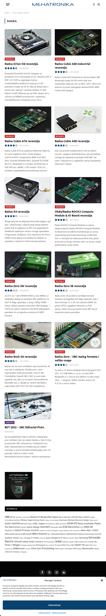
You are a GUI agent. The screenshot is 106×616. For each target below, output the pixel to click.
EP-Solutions (50, 524)
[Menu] (8, 4)
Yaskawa (16, 552)
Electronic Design (82, 520)
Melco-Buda (10, 534)
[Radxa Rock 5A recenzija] (28, 335)
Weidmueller (88, 548)
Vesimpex (68, 548)
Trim (91, 545)
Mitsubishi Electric (58, 534)
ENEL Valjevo (39, 523)
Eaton (42, 520)
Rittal (77, 538)
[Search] (98, 4)
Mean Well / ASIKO (89, 530)
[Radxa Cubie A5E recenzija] (78, 119)
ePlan (57, 524)
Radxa (48, 538)
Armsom (19, 517)
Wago (79, 549)
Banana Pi (35, 516)
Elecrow (71, 520)
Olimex (21, 538)
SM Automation (49, 542)
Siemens (39, 541)
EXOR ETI (72, 523)
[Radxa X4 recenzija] (28, 190)
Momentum (72, 534)
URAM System (59, 549)
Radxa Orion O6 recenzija (21, 64)
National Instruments (86, 534)
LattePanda (42, 530)
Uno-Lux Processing (42, 548)
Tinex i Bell (70, 545)
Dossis (36, 520)
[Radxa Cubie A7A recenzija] (28, 119)
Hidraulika (54, 527)
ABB (7, 516)
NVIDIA (16, 538)
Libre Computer (52, 530)
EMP (22, 523)
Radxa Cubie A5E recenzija (72, 141)
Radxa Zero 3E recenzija (70, 286)
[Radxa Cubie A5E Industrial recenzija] (78, 42)
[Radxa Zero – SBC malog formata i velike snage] (78, 335)
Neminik (98, 534)
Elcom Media (54, 520)
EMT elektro (28, 524)
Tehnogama (40, 545)
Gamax (23, 527)
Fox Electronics (12, 526)
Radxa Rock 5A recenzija (21, 356)
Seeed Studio (28, 541)
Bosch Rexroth (64, 517)
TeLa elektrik (50, 545)
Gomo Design (33, 527)
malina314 (76, 530)
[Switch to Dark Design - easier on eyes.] (94, 4)
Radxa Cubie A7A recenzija (22, 141)
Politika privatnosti (59, 612)
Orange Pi (28, 538)
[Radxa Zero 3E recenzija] (78, 264)
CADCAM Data (76, 517)
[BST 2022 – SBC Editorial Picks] (28, 406)
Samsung (83, 537)
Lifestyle (9, 422)
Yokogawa (23, 552)
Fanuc (81, 523)
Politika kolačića (45, 612)
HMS (60, 527)
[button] (101, 580)
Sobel (58, 541)
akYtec (12, 517)
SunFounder (92, 542)
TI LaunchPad (60, 545)
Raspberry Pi (57, 537)
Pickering (42, 538)
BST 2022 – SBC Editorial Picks (24, 427)
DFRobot (23, 520)
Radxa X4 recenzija (17, 211)
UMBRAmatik (19, 548)
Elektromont (94, 520)
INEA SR (88, 526)
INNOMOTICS (9, 530)
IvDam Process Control (27, 530)
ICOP (82, 527)
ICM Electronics (71, 526)
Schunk (18, 541)
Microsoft (27, 534)
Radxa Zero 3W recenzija (21, 286)
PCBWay (36, 538)
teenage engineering (28, 545)
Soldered (65, 542)
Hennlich (45, 526)
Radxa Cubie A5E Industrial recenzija (72, 65)
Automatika (26, 517)
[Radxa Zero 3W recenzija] (28, 264)
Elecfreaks (63, 520)
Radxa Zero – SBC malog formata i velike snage (77, 358)
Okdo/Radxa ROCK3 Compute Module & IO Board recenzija (74, 213)
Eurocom (63, 524)
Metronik (18, 534)
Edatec (47, 520)
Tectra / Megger (12, 544)
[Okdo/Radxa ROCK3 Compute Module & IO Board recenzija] (78, 190)
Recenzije (10, 59)
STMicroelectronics (81, 542)
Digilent (31, 520)
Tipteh (77, 544)
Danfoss (17, 520)
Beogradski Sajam (49, 516)
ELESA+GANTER (12, 523)
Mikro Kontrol (39, 533)
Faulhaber (89, 523)
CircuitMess (9, 520)
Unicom (28, 549)
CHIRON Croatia (89, 517)
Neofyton (9, 538)
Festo (98, 523)
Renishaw (71, 538)
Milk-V (49, 534)
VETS (75, 548)
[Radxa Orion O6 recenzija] (28, 42)
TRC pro (85, 545)
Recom (65, 538)
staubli (71, 542)
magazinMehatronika (66, 530)
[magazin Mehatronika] (53, 4)
